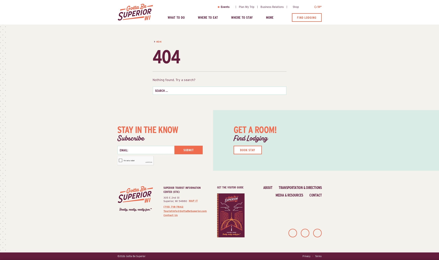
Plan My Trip (246, 7)
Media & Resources (289, 195)
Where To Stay (242, 17)
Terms (318, 256)
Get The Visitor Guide (230, 187)
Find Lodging (306, 17)
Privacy (306, 256)
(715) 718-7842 (173, 206)
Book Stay (247, 150)
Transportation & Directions (300, 187)
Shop (296, 7)
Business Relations (272, 7)
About (267, 187)
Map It (193, 200)
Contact (315, 195)
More (270, 17)
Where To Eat (208, 17)
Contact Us (170, 215)
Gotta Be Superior (136, 256)
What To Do (176, 17)
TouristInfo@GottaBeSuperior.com (185, 211)
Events (225, 7)
